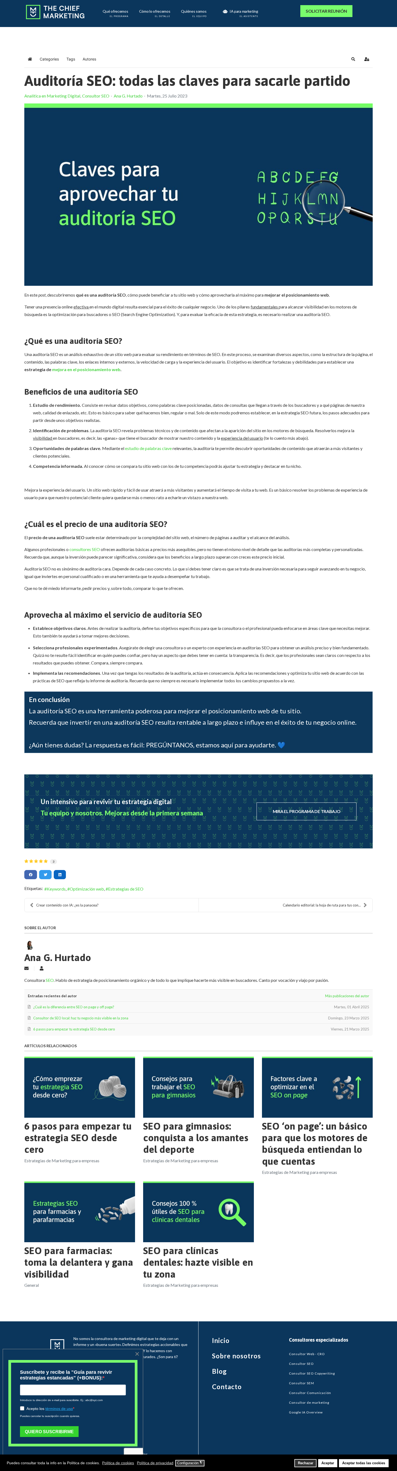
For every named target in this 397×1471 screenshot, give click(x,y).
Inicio (221, 1340)
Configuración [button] (190, 1463)
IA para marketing (243, 12)
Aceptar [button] (327, 1463)
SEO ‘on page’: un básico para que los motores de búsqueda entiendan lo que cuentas (315, 1143)
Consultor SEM (301, 1383)
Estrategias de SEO (125, 888)
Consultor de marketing (309, 1403)
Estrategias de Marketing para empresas (61, 1160)
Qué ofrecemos (115, 12)
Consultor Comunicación (310, 1393)
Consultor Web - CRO (307, 1354)
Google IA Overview (306, 1412)
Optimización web (87, 888)
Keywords (56, 888)
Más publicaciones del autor (347, 996)
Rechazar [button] (305, 1463)
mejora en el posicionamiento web (85, 369)
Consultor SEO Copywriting (312, 1373)
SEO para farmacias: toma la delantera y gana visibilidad (78, 1262)
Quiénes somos (193, 12)
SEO (50, 980)
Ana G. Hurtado (128, 95)
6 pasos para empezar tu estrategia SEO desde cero (78, 1137)
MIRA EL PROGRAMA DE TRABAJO (307, 811)
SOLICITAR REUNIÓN (326, 11)
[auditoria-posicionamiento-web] (198, 194)
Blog (219, 1371)
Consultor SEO (95, 96)
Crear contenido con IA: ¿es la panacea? (67, 905)
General (31, 1285)
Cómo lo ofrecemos (154, 12)
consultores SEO (84, 549)
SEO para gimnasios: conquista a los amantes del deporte (195, 1137)
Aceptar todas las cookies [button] (363, 1463)
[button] (353, 59)
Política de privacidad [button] (155, 1463)
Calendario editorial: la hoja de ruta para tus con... (322, 905)
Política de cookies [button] (118, 1463)
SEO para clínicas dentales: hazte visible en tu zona (198, 1262)
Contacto (227, 1387)
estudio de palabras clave (148, 448)
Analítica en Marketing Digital (52, 96)
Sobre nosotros (236, 1356)
